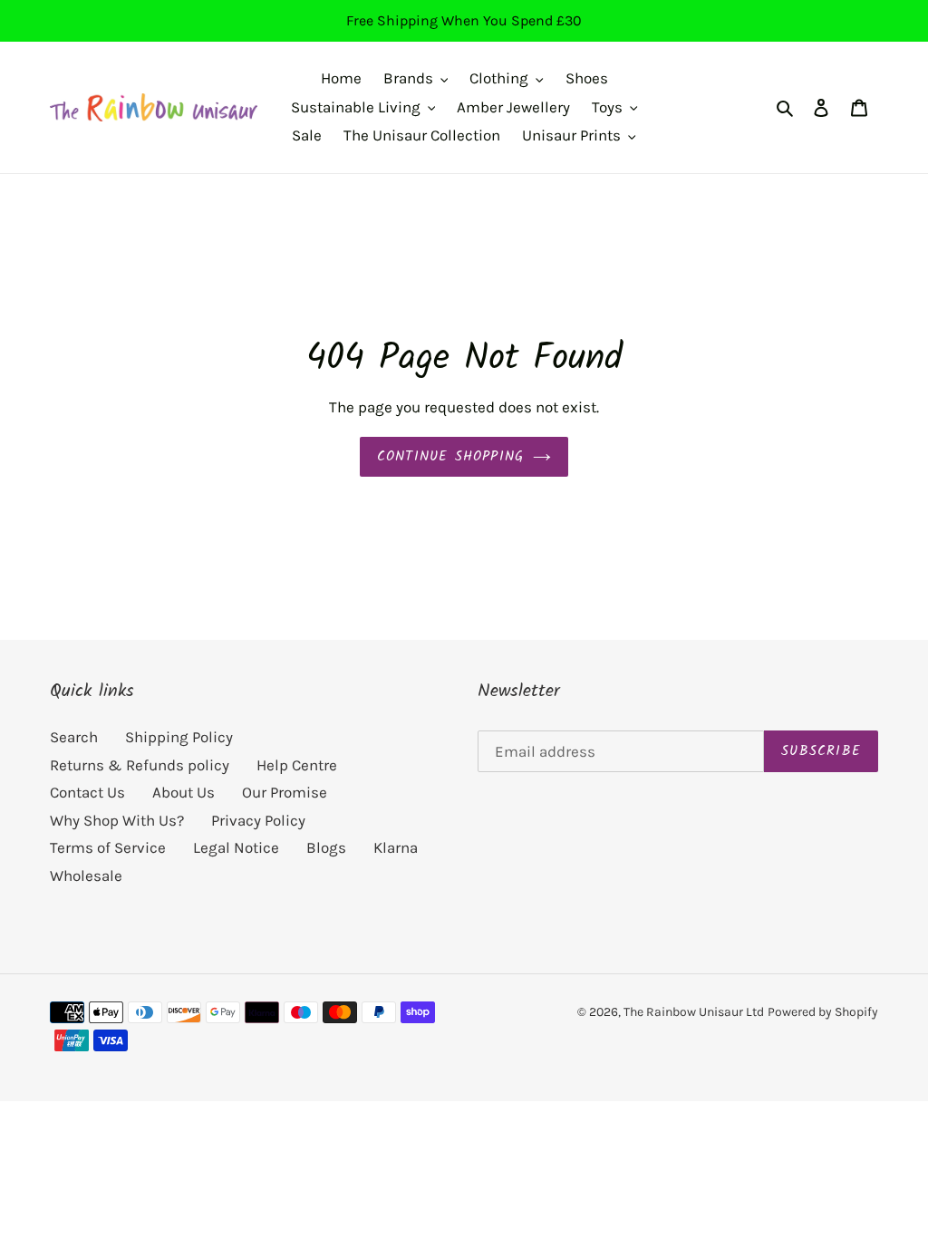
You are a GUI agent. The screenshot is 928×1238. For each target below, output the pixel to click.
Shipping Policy (179, 737)
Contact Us (87, 792)
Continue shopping (450, 457)
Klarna (395, 847)
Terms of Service (108, 847)
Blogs (326, 847)
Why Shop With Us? (117, 820)
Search (74, 737)
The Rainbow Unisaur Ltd (694, 1012)
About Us (183, 792)
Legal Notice (236, 847)
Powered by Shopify (823, 1012)
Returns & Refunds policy (139, 765)
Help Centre (296, 765)
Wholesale (86, 875)
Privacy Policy (258, 820)
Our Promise (284, 792)
